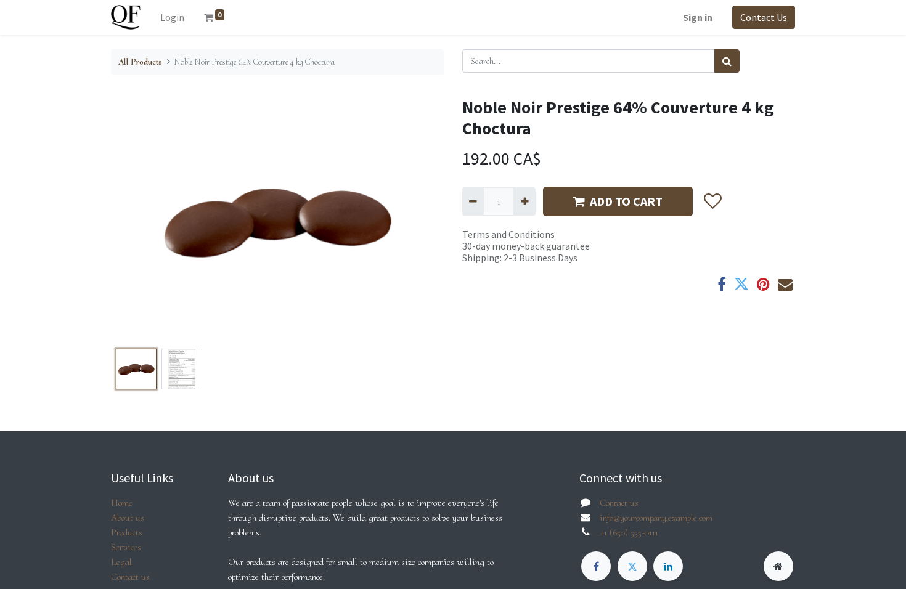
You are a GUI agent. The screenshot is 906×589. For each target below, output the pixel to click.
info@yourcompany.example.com (656, 517)
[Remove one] (473, 201)
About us (127, 517)
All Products (140, 62)
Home (122, 503)
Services (126, 547)
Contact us (130, 577)
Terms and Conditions (508, 234)
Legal (121, 562)
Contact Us (763, 17)
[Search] (727, 61)
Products (126, 532)
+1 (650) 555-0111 (629, 532)
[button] (136, 220)
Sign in (697, 17)
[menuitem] (172, 17)
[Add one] (524, 201)
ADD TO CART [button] (626, 201)
